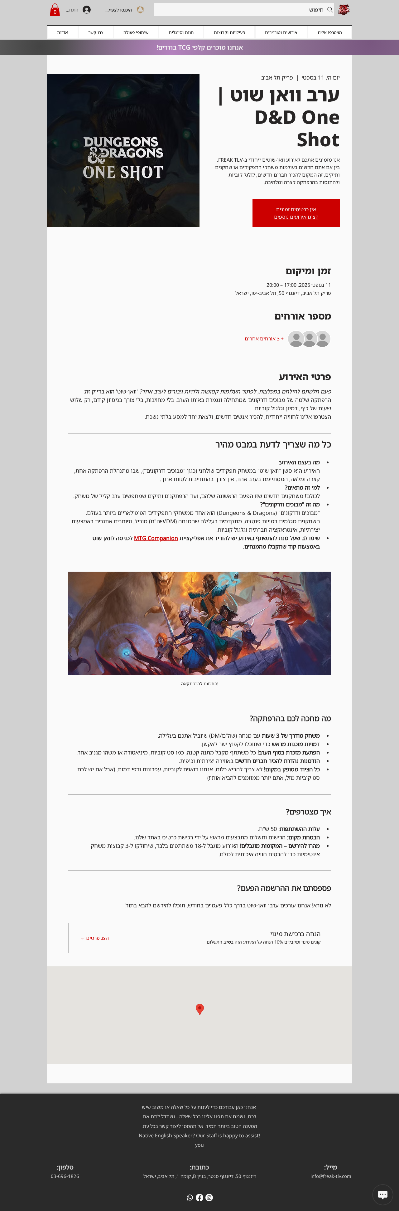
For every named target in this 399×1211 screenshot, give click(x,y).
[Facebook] (199, 1197)
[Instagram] (209, 1197)
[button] (55, 9)
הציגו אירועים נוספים (296, 216)
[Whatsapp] (190, 1197)
